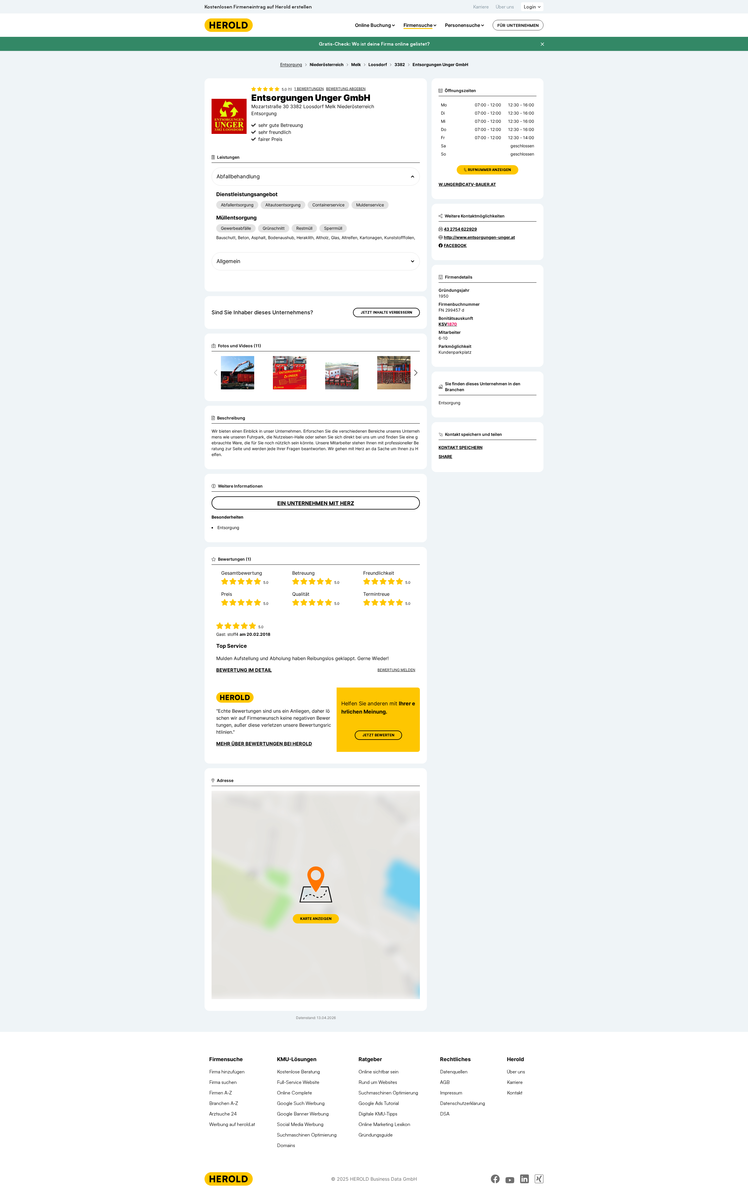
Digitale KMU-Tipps (378, 1114)
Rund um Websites (378, 1082)
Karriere (481, 7)
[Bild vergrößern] (249, 363)
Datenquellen (454, 1072)
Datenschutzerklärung (462, 1103)
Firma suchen (223, 1082)
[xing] (539, 1179)
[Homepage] (229, 25)
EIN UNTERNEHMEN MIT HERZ (315, 503)
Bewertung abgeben (346, 89)
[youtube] (509, 1179)
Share (445, 456)
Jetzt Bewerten (378, 735)
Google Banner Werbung (303, 1114)
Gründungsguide (376, 1135)
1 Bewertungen (309, 89)
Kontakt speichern (460, 447)
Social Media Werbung (300, 1124)
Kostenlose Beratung (298, 1072)
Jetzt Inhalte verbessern (386, 312)
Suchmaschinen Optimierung (307, 1135)
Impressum (451, 1093)
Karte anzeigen (316, 918)
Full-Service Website (298, 1082)
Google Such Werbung (301, 1103)
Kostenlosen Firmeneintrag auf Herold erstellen (258, 7)
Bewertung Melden (396, 670)
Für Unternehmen (518, 25)
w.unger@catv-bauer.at (467, 184)
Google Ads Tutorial (379, 1103)
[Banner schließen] (542, 44)
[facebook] (495, 1179)
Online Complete (294, 1093)
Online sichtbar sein (379, 1072)
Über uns (505, 7)
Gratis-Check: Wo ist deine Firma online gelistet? (374, 44)
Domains (286, 1145)
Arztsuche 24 (223, 1114)
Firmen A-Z (220, 1093)
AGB (445, 1082)
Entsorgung (449, 402)
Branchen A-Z (223, 1103)
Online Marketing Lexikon (384, 1124)
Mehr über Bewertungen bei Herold (264, 744)
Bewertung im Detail (244, 670)
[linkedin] (524, 1179)
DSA (444, 1114)
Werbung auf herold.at (232, 1124)
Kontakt (514, 1093)
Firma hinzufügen (227, 1072)
